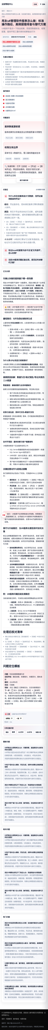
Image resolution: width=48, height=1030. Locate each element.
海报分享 (38, 732)
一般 (19, 718)
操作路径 (16, 1019)
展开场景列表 (24, 180)
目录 (3, 515)
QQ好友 (29, 732)
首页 (3, 11)
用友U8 (9, 11)
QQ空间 (20, 732)
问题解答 (9, 1019)
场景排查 (23, 1019)
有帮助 (9, 718)
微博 (13, 732)
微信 (7, 732)
